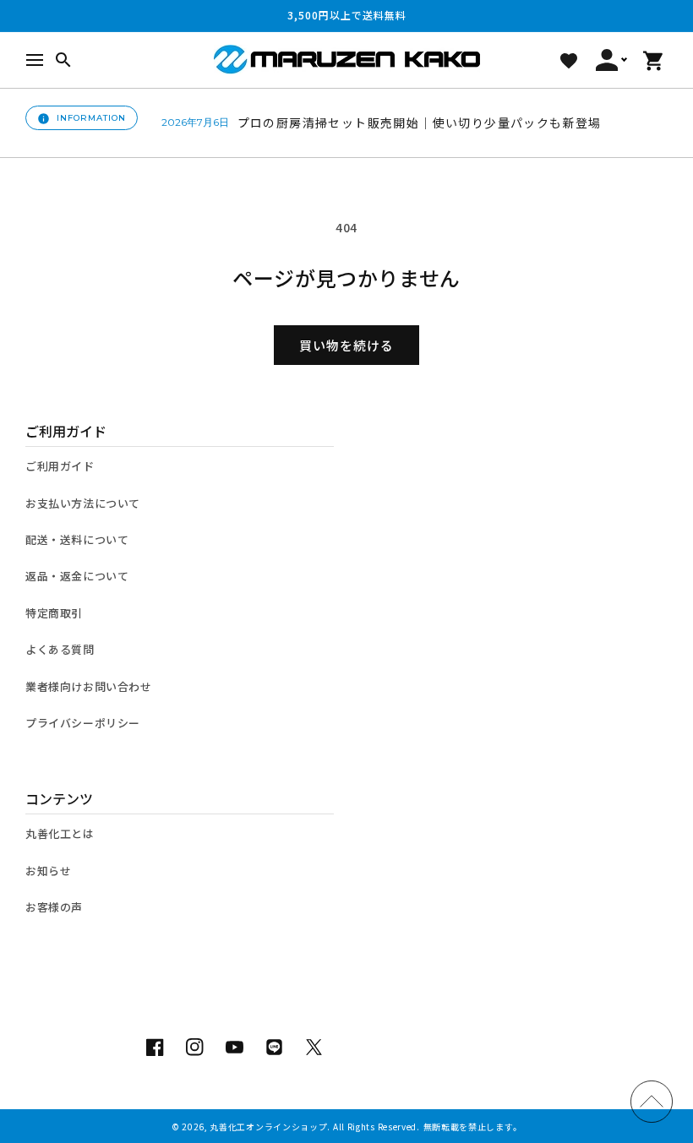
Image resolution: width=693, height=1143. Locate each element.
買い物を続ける (346, 345)
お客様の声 (54, 907)
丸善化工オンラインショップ (268, 1126)
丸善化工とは (60, 833)
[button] (35, 60)
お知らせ (48, 871)
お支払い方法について (82, 503)
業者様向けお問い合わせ (88, 686)
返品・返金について (76, 576)
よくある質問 (60, 649)
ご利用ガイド (60, 466)
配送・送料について (76, 539)
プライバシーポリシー (82, 723)
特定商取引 (54, 613)
